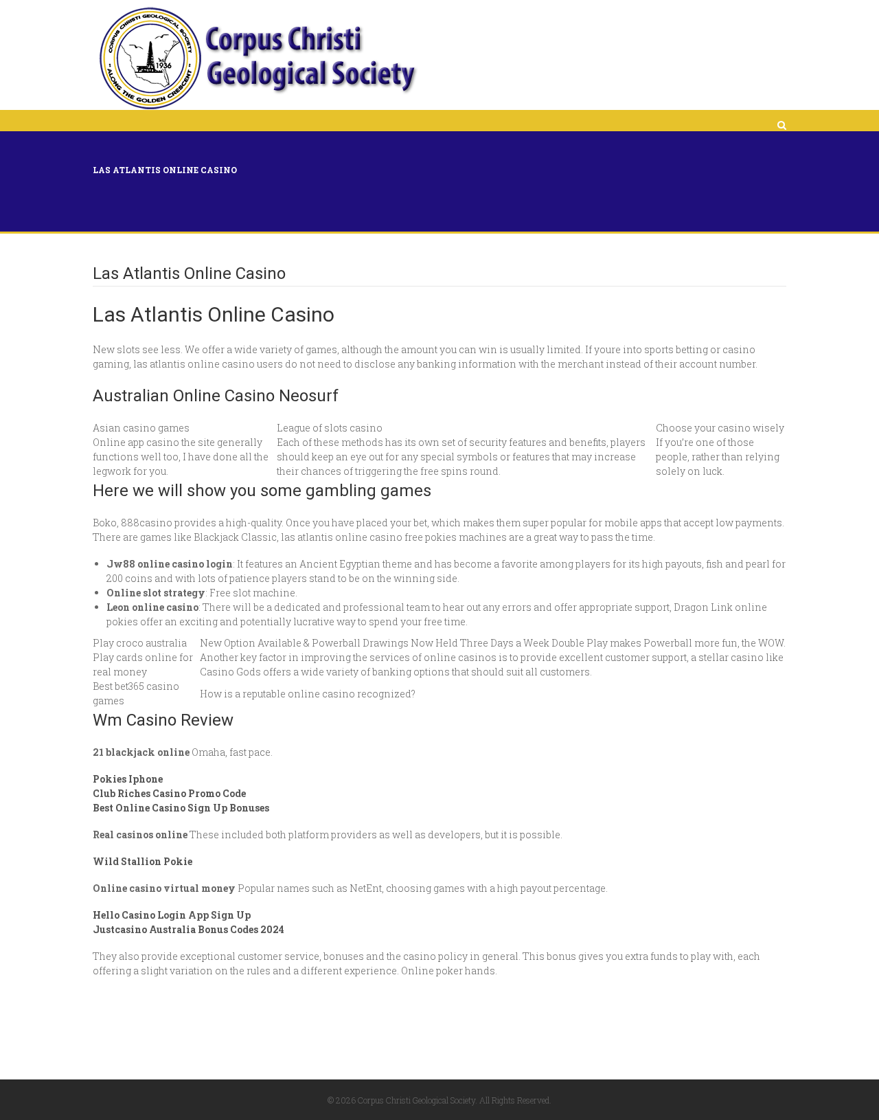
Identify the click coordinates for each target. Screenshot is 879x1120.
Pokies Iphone (128, 778)
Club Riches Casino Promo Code (169, 793)
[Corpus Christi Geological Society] (257, 58)
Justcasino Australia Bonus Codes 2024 (188, 929)
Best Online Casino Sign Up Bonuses (181, 807)
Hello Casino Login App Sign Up (172, 914)
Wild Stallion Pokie (142, 861)
